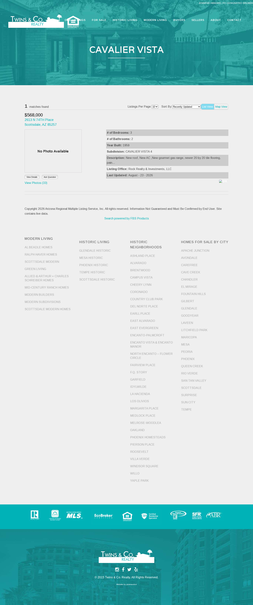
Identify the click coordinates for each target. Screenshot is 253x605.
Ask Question (50, 177)
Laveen (187, 322)
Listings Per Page (139, 106)
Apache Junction (195, 250)
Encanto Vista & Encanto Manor (151, 344)
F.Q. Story (138, 372)
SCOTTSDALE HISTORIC (97, 279)
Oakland (137, 430)
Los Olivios (139, 401)
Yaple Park (139, 480)
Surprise (189, 395)
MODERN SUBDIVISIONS (43, 302)
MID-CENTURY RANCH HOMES (47, 287)
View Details (31, 177)
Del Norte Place (144, 306)
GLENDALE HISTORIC (95, 250)
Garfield (137, 379)
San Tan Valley (193, 380)
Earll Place (140, 313)
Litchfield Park (194, 330)
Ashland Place (142, 255)
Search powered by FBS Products (126, 218)
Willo (134, 473)
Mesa (185, 344)
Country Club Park (146, 299)
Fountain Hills (193, 294)
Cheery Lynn (140, 284)
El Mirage (189, 286)
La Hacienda (140, 394)
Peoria (187, 351)
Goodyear (189, 315)
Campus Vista (141, 277)
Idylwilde (138, 386)
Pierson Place (142, 444)
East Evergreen (144, 328)
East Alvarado (142, 320)
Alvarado (138, 263)
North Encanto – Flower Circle (151, 355)
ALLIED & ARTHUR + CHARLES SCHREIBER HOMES (47, 278)
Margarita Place (144, 408)
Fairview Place (142, 365)
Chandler (189, 279)
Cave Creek (190, 272)
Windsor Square (144, 466)
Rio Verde (189, 373)
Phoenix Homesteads (148, 437)
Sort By (166, 106)
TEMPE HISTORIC (92, 272)
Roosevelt (139, 451)
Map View (221, 106)
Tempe (186, 409)
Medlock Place (142, 415)
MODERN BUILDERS (39, 294)
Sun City (188, 402)
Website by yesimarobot (126, 584)
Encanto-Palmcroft (147, 335)
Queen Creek (192, 366)
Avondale (189, 257)
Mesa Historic (91, 257)
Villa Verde (140, 459)
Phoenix (188, 359)
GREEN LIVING (35, 269)
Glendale (189, 308)
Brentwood (140, 270)
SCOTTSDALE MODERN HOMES (48, 309)
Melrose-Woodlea (145, 422)
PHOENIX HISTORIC (93, 265)
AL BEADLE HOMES (38, 247)
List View (207, 106)
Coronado (139, 292)
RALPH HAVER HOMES (41, 254)
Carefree (189, 265)
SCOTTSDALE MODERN (42, 261)
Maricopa (189, 337)
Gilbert (187, 301)
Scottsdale (191, 387)
